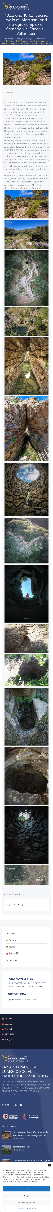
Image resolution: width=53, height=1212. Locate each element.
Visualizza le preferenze (26, 1202)
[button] (49, 1165)
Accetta (26, 1188)
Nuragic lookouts (21, 1146)
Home (10, 38)
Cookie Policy (20, 1208)
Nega (26, 1195)
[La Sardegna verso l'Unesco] (16, 6)
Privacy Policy (31, 1208)
